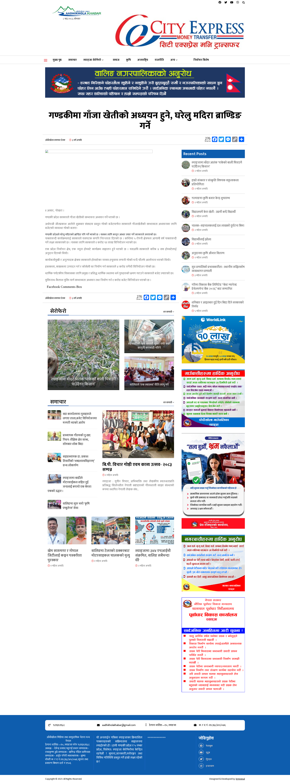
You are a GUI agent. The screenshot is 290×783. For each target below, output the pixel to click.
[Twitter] (225, 2)
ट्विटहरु (208, 759)
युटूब (207, 752)
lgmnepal (240, 779)
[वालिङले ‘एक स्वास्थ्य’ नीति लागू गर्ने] (149, 373)
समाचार (72, 60)
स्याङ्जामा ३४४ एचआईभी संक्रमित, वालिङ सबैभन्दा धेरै (153, 555)
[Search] (243, 2)
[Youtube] (231, 2)
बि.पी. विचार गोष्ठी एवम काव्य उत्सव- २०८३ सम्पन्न (137, 467)
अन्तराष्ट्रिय (142, 60)
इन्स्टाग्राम (209, 766)
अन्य (173, 60)
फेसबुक (209, 746)
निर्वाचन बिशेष (201, 60)
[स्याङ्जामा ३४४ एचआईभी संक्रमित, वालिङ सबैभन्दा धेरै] (154, 532)
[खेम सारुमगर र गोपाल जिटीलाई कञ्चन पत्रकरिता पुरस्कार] (67, 532)
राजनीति (159, 60)
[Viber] (237, 2)
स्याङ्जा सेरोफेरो (92, 60)
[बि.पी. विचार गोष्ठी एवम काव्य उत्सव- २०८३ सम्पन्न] (138, 436)
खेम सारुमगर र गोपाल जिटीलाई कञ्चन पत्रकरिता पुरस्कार (65, 555)
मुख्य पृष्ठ (57, 60)
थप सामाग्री (168, 311)
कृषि (128, 60)
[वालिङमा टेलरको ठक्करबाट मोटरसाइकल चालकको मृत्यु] (110, 532)
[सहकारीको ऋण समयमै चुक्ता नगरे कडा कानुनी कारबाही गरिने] (149, 336)
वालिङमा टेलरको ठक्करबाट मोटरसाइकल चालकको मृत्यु (110, 553)
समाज (116, 60)
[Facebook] (220, 2)
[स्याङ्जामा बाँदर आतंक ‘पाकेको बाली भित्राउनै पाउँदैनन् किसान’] (83, 355)
